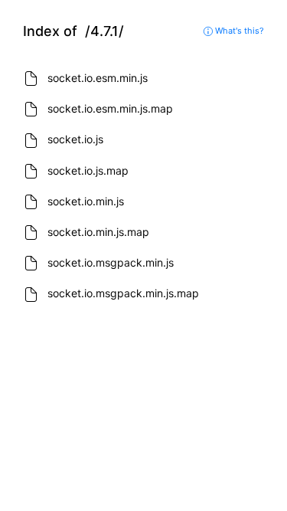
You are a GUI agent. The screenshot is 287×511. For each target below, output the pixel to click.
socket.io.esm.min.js (97, 77)
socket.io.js (75, 139)
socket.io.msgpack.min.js (110, 262)
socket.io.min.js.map (98, 231)
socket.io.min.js (85, 201)
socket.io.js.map (88, 170)
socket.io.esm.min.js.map (110, 108)
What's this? (238, 30)
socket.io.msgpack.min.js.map (123, 293)
